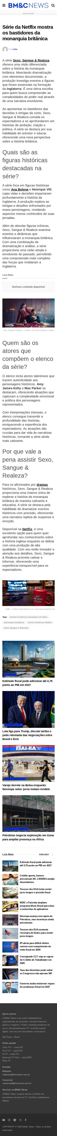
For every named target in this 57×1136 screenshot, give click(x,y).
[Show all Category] (52, 854)
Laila (15, 49)
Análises (44, 854)
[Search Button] (53, 5)
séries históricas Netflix (40, 622)
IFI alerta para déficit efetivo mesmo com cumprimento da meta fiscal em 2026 (35, 946)
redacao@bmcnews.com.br (16, 1074)
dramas (42, 484)
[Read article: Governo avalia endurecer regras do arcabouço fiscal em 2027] (10, 987)
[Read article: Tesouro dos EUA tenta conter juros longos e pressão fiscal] (10, 893)
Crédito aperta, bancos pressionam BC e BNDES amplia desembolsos (37, 878)
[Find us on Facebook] (25, 1120)
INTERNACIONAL (13, 725)
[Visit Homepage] (28, 5)
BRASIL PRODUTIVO (15, 779)
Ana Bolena (19, 189)
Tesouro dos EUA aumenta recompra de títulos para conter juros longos (36, 932)
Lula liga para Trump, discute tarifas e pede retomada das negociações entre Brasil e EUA (27, 735)
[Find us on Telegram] (14, 1120)
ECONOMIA (10, 675)
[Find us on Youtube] (3, 1120)
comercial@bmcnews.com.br (16, 1083)
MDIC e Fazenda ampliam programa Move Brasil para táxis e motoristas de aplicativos (37, 905)
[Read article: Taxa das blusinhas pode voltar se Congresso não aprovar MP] (10, 974)
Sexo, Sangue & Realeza (31, 60)
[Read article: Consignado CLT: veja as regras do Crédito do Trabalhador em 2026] (10, 960)
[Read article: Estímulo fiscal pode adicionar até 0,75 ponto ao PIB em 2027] (28, 659)
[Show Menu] (3, 5)
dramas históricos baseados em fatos (28, 617)
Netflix (27, 529)
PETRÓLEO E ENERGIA (16, 829)
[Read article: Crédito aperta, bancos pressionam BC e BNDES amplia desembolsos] (10, 879)
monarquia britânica (14, 622)
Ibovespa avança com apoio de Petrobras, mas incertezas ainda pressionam (37, 919)
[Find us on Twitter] (20, 1120)
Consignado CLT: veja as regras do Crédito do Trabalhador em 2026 (36, 959)
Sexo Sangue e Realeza (16, 628)
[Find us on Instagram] (9, 1120)
